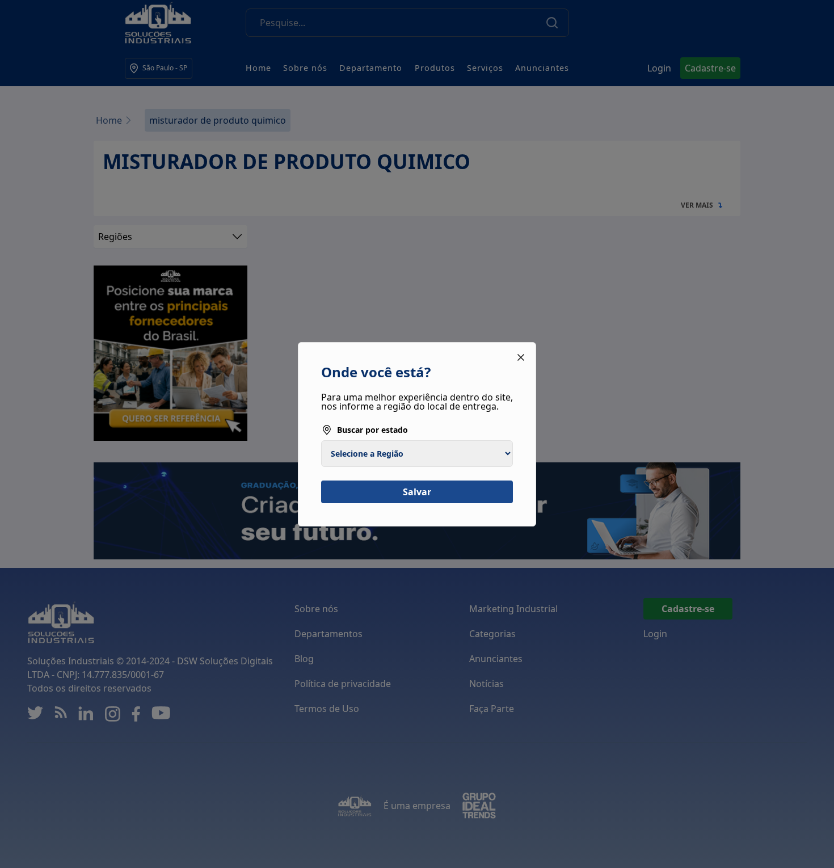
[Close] (520, 357)
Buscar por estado (372, 429)
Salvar (417, 492)
